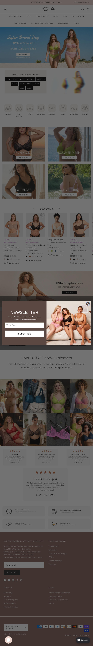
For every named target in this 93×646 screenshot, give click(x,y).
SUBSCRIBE (24, 333)
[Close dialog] (88, 304)
